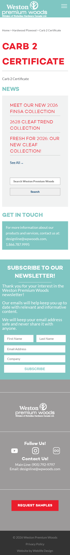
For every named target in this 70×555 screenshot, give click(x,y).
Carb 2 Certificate (15, 79)
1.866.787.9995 (18, 244)
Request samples (35, 505)
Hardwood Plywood (24, 30)
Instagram (35, 450)
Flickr (56, 450)
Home (6, 30)
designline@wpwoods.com (26, 239)
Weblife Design (43, 550)
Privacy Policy (35, 544)
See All (15, 162)
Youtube (14, 450)
